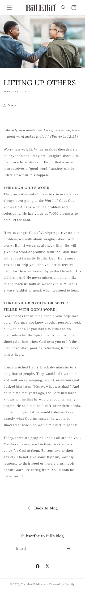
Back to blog (46, 508)
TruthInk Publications (35, 584)
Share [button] (12, 105)
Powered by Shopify (62, 584)
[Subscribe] (69, 548)
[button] (9, 7)
